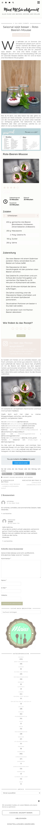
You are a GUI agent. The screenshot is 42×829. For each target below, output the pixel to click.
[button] (39, 2)
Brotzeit (21, 682)
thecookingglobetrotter (26, 434)
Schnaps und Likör (21, 776)
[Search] (13, 2)
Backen (21, 657)
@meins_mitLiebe (28, 349)
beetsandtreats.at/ (14, 426)
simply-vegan (33, 440)
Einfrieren (21, 761)
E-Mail (4, 588)
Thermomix (21, 751)
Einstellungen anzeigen (21, 824)
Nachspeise (19, 477)
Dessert (6, 477)
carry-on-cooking (16, 424)
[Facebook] (6, 2)
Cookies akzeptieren (21, 813)
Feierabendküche (21, 716)
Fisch (21, 721)
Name (3, 580)
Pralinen (21, 746)
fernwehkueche (14, 428)
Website (4, 595)
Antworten (7, 513)
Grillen (21, 706)
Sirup (21, 782)
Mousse (12, 477)
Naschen (21, 737)
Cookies (21, 667)
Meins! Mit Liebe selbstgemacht (21, 10)
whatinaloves (11, 422)
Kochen (21, 712)
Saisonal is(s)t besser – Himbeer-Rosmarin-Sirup (10, 484)
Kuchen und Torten (21, 672)
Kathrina (10, 501)
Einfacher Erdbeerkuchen (31, 482)
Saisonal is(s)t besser (21, 696)
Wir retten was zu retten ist (21, 701)
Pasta (21, 726)
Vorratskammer (21, 757)
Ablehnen (21, 818)
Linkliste (13, 449)
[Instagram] (2, 2)
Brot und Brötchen (21, 661)
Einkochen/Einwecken (21, 766)
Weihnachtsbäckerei (21, 677)
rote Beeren (28, 477)
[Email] (9, 2)
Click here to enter (21, 463)
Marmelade (21, 771)
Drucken (21, 335)
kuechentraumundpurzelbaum (26, 430)
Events (26, 23)
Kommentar (6, 558)
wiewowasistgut (15, 438)
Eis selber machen (21, 741)
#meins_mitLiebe (24, 354)
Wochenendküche (21, 731)
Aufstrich (21, 686)
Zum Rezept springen (21, 35)
